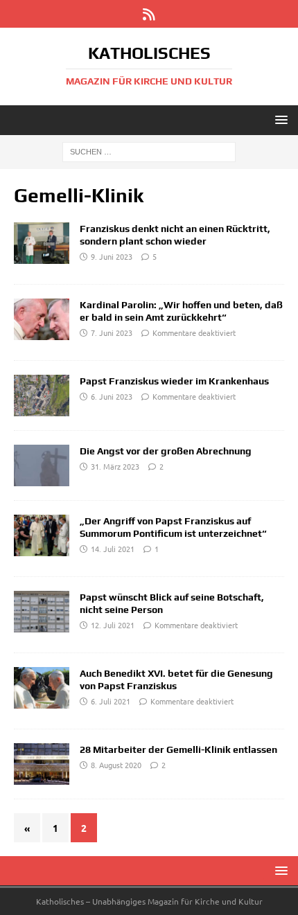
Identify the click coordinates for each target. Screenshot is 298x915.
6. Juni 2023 (111, 396)
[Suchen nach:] (149, 151)
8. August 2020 (116, 764)
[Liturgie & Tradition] (41, 535)
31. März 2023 (115, 466)
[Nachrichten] (41, 243)
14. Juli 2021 (112, 548)
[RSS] (149, 14)
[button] (279, 119)
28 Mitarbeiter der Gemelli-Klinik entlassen (178, 749)
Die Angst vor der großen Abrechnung (166, 450)
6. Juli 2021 (110, 701)
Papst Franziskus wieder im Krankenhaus (174, 381)
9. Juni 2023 (111, 256)
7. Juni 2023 (111, 332)
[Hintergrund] (41, 764)
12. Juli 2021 (112, 624)
